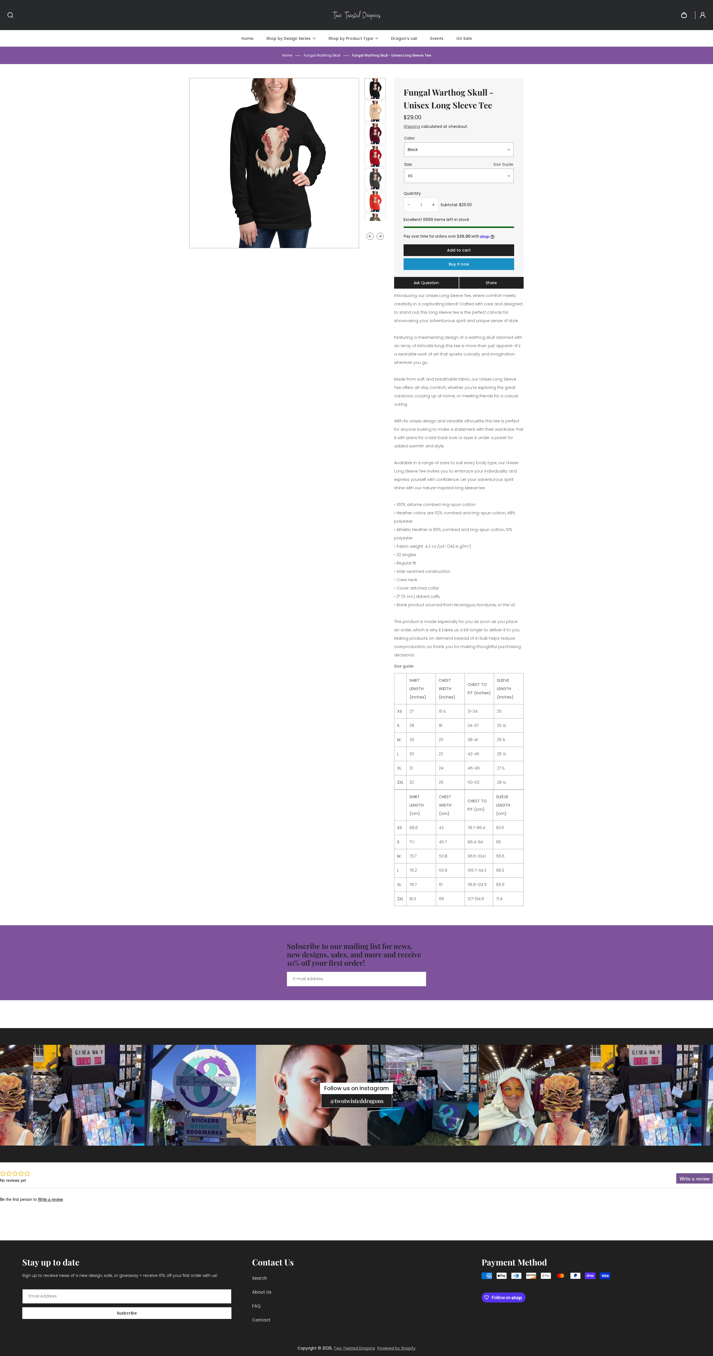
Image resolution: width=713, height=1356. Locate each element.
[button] (375, 88)
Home (247, 38)
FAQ (256, 1306)
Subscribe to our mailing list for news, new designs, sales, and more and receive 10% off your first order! (354, 954)
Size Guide (503, 164)
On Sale (464, 38)
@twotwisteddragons (357, 1100)
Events (436, 38)
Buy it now (459, 264)
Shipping (412, 126)
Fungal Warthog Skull (322, 55)
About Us (262, 1292)
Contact (261, 1320)
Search (259, 1278)
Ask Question (426, 283)
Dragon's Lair (404, 38)
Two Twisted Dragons (354, 1348)
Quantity (412, 193)
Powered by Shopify (396, 1348)
